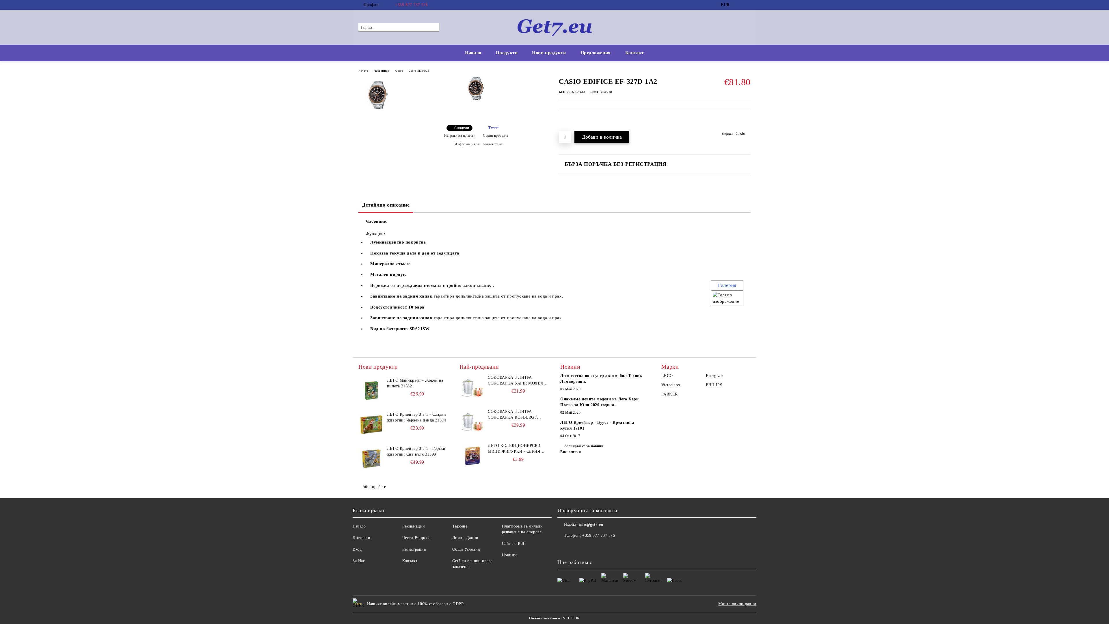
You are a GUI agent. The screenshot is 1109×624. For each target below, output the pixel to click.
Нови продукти (549, 52)
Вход (357, 549)
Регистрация (414, 549)
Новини (509, 555)
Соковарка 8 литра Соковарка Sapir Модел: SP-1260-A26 (516, 380)
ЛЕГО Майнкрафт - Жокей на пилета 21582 (415, 383)
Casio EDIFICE (419, 70)
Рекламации (413, 526)
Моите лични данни (737, 604)
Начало (473, 52)
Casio (399, 70)
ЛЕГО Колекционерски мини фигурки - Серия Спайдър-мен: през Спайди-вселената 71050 (516, 448)
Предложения (595, 52)
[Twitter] (747, 5)
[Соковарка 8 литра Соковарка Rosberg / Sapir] (472, 422)
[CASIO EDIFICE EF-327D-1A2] (476, 98)
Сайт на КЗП (514, 543)
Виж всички (570, 452)
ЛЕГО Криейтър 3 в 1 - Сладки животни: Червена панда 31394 (416, 417)
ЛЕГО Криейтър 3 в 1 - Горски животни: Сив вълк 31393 (416, 451)
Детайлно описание (386, 205)
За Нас (359, 561)
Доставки (361, 538)
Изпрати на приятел (460, 135)
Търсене (460, 526)
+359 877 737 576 (411, 5)
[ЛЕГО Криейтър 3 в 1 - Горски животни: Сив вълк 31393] (371, 459)
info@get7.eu (591, 524)
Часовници (382, 70)
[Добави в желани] (746, 122)
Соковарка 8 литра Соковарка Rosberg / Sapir (512, 414)
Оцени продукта (496, 135)
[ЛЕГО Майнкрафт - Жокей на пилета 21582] (371, 391)
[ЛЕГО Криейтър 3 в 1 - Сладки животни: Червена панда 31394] (371, 425)
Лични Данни (465, 538)
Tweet (493, 128)
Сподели (461, 128)
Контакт (634, 52)
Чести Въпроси (416, 538)
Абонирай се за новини (583, 446)
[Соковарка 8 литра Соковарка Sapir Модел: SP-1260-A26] (472, 388)
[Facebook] (739, 5)
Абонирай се (374, 486)
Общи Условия (466, 549)
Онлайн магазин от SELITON (554, 618)
